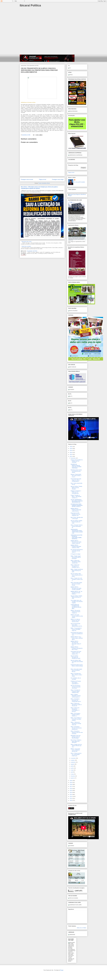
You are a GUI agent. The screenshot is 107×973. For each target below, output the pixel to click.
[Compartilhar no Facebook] (40, 135)
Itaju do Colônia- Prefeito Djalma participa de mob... (76, 597)
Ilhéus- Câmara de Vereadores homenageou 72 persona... (75, 709)
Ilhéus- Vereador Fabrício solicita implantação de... (76, 526)
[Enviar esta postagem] (33, 134)
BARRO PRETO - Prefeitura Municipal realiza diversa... (76, 510)
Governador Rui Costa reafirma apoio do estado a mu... (76, 652)
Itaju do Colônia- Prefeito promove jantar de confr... (76, 522)
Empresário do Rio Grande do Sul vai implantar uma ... (75, 514)
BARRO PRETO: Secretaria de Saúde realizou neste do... (76, 542)
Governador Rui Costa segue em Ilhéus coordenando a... (76, 480)
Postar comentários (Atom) (44, 183)
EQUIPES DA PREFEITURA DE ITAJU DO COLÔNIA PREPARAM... (76, 466)
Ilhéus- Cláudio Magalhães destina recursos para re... (76, 696)
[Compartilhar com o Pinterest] (41, 135)
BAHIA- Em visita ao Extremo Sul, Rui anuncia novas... (75, 620)
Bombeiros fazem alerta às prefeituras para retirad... (76, 471)
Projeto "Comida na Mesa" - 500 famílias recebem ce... (76, 496)
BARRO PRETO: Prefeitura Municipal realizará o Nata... (76, 546)
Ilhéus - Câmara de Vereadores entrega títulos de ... (76, 723)
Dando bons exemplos (26, 246)
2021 (71, 456)
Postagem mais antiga (58, 179)
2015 (71, 790)
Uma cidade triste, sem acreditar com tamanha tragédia (77, 601)
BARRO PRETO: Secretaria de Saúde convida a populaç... (76, 588)
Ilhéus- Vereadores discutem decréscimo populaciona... (76, 728)
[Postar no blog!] (37, 135)
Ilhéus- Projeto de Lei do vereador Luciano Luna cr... (77, 579)
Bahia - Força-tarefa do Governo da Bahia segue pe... (76, 629)
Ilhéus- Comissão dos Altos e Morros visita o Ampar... (76, 675)
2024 (71, 450)
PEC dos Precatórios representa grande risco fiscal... (75, 687)
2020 (71, 780)
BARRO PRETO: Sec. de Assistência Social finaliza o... (76, 593)
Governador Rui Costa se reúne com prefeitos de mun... (77, 634)
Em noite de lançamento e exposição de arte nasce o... (77, 551)
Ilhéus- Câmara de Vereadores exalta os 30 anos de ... (76, 704)
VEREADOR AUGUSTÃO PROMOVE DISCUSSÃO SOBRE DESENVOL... (76, 537)
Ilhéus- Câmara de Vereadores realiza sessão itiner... (76, 562)
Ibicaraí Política (30, 5)
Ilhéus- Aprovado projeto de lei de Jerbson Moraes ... (76, 670)
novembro (73, 758)
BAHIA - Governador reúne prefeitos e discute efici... (75, 750)
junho (72, 768)
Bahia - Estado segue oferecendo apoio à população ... (76, 557)
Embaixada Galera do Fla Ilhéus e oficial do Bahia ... (77, 666)
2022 (71, 454)
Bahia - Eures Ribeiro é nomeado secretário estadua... (76, 719)
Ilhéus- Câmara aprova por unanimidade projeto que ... (76, 754)
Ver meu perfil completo (79, 182)
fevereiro (73, 776)
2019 (71, 782)
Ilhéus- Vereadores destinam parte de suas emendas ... (77, 732)
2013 (71, 794)
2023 (71, 452)
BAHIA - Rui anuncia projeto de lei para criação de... (75, 611)
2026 (71, 446)
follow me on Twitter (81, 927)
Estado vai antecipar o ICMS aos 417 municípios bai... (76, 492)
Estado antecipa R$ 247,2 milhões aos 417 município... (77, 461)
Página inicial (42, 179)
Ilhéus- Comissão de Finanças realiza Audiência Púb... (75, 691)
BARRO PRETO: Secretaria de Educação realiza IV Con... (76, 643)
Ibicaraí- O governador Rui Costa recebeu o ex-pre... (76, 475)
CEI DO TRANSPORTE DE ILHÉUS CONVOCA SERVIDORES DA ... (76, 501)
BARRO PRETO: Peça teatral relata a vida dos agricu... (77, 638)
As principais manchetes (32, 250)
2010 (71, 800)
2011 (71, 798)
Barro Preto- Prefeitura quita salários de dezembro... (76, 741)
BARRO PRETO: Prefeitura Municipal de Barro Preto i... (76, 648)
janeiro (72, 778)
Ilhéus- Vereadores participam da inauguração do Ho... (76, 700)
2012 (71, 796)
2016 (71, 788)
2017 (71, 786)
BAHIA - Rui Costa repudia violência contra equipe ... (77, 616)
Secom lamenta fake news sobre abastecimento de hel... (77, 625)
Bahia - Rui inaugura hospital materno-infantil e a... (75, 714)
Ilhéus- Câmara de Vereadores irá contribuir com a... (75, 566)
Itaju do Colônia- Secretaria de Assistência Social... (76, 657)
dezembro (73, 458)
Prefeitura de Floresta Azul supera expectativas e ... (76, 682)
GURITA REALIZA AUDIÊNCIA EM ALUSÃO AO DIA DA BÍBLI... (76, 606)
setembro (73, 762)
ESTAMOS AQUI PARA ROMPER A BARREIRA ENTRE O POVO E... (76, 505)
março (72, 774)
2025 (71, 448)
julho (72, 766)
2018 (71, 784)
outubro (73, 760)
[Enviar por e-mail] (36, 135)
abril (72, 772)
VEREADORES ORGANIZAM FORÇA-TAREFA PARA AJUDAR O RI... (77, 531)
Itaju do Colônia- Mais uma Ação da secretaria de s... (77, 661)
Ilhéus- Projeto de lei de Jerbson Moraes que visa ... (76, 745)
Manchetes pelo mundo (26, 241)
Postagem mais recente (27, 179)
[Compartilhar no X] (39, 135)
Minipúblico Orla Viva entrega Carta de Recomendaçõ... (75, 737)
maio (72, 770)
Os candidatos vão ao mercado (76, 678)
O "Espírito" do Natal (75, 554)
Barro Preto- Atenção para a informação (77, 518)
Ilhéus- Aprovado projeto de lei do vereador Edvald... (76, 584)
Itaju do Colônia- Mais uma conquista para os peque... (76, 575)
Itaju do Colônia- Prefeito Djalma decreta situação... (76, 487)
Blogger (61, 970)
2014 (71, 792)
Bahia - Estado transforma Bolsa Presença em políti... (77, 570)
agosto (72, 764)
